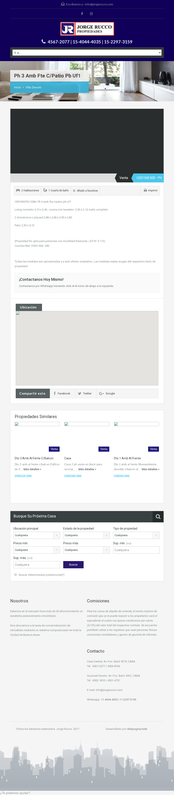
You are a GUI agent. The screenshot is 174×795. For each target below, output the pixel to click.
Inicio (17, 87)
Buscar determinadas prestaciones (41, 574)
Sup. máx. (22, 558)
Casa (67, 458)
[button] (91, 348)
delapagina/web (137, 729)
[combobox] (36, 535)
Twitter (87, 393)
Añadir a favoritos (87, 190)
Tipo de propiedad (125, 528)
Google (110, 393)
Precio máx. (71, 543)
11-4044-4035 (109, 699)
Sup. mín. (122, 543)
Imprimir (153, 190)
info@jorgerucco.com (99, 4)
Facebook (64, 393)
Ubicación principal (25, 528)
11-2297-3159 (127, 699)
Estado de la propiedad (78, 528)
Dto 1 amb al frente (127, 458)
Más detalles (31, 469)
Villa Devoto (33, 87)
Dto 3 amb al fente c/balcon (34, 458)
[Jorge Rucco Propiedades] (87, 29)
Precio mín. (20, 543)
